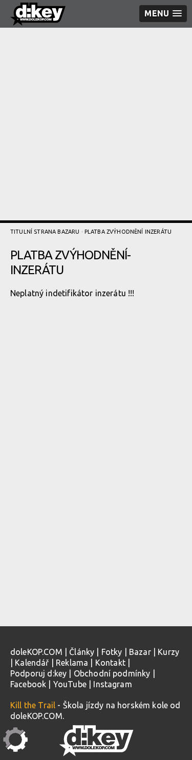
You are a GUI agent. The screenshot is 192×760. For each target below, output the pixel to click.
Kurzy (168, 651)
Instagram (112, 684)
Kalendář (32, 662)
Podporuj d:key (38, 673)
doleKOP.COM (36, 651)
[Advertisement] (96, 124)
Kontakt (110, 662)
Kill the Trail (32, 705)
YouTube (70, 684)
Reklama (72, 662)
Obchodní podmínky (112, 673)
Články (81, 651)
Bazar (140, 651)
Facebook (28, 684)
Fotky (111, 651)
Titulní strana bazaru (44, 232)
